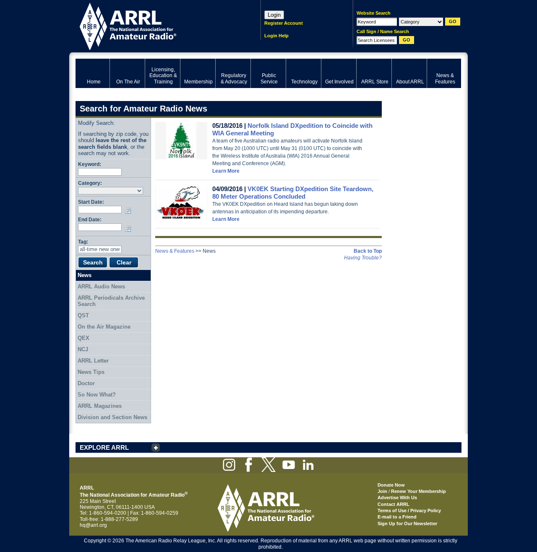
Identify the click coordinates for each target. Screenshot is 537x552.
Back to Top (368, 251)
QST (83, 315)
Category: (90, 183)
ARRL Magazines (100, 406)
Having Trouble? (363, 258)
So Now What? (97, 394)
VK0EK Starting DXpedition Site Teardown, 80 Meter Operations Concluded (292, 192)
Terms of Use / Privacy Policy (409, 510)
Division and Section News (112, 417)
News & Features (174, 251)
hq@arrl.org (93, 525)
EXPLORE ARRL (104, 447)
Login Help (276, 35)
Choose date (130, 210)
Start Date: (91, 202)
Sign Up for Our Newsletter (407, 523)
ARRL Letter (93, 361)
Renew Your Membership (418, 491)
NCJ (83, 349)
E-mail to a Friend (397, 516)
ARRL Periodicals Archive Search (111, 301)
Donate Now (391, 484)
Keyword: (89, 164)
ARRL (157, 25)
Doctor (86, 383)
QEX (83, 338)
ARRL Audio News (101, 286)
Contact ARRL (393, 504)
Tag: (83, 241)
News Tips (91, 372)
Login (274, 15)
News (84, 275)
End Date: (90, 219)
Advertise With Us (397, 497)
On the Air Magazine (104, 327)
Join (382, 491)
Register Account (283, 23)
